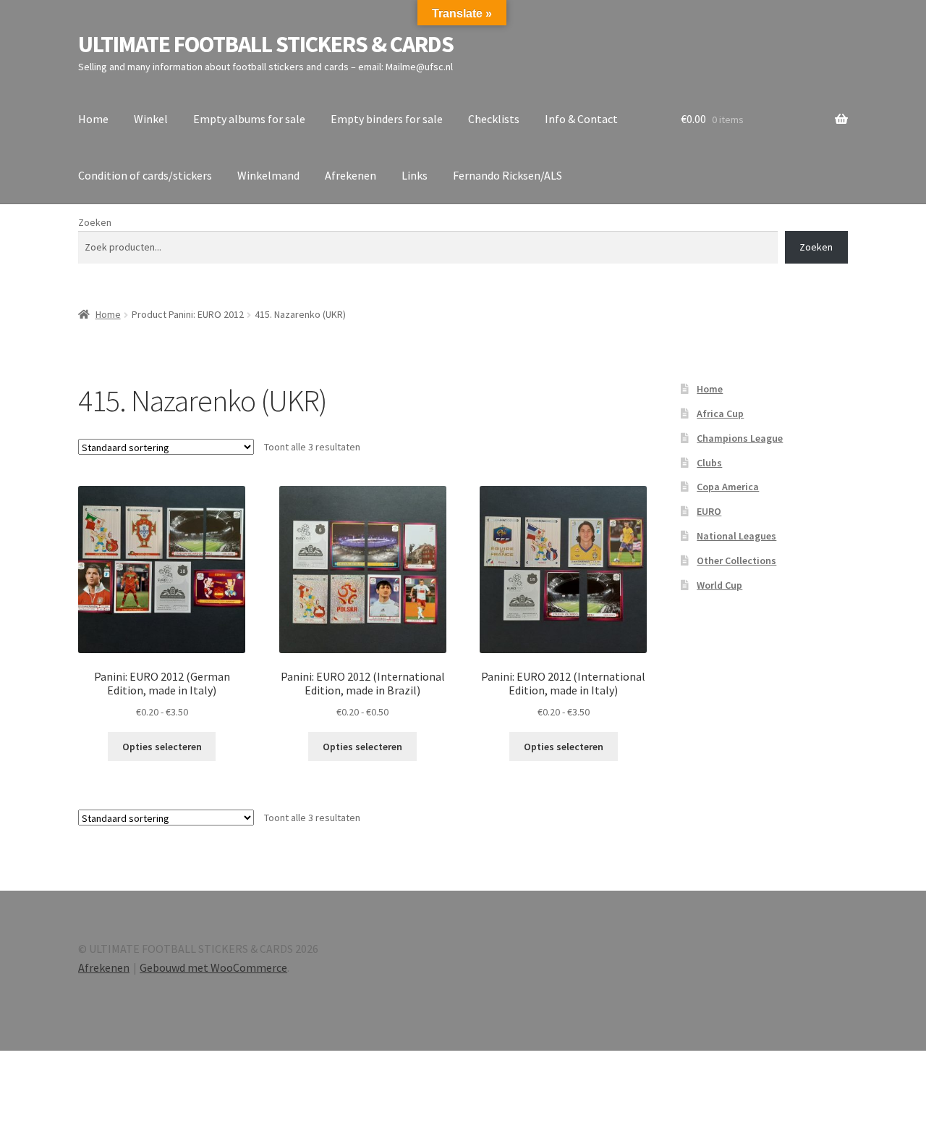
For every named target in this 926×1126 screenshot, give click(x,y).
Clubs (709, 462)
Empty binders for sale (387, 119)
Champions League (740, 438)
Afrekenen (350, 175)
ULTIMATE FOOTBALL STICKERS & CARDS (266, 44)
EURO (709, 511)
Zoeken (94, 222)
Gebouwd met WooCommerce (213, 967)
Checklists (493, 119)
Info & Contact (581, 119)
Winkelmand (268, 175)
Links (415, 175)
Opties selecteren (162, 746)
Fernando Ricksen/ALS (507, 175)
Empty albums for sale (249, 119)
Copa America (728, 486)
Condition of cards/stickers (145, 175)
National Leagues (736, 535)
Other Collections (736, 560)
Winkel (151, 119)
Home (93, 119)
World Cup (719, 585)
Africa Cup (720, 413)
